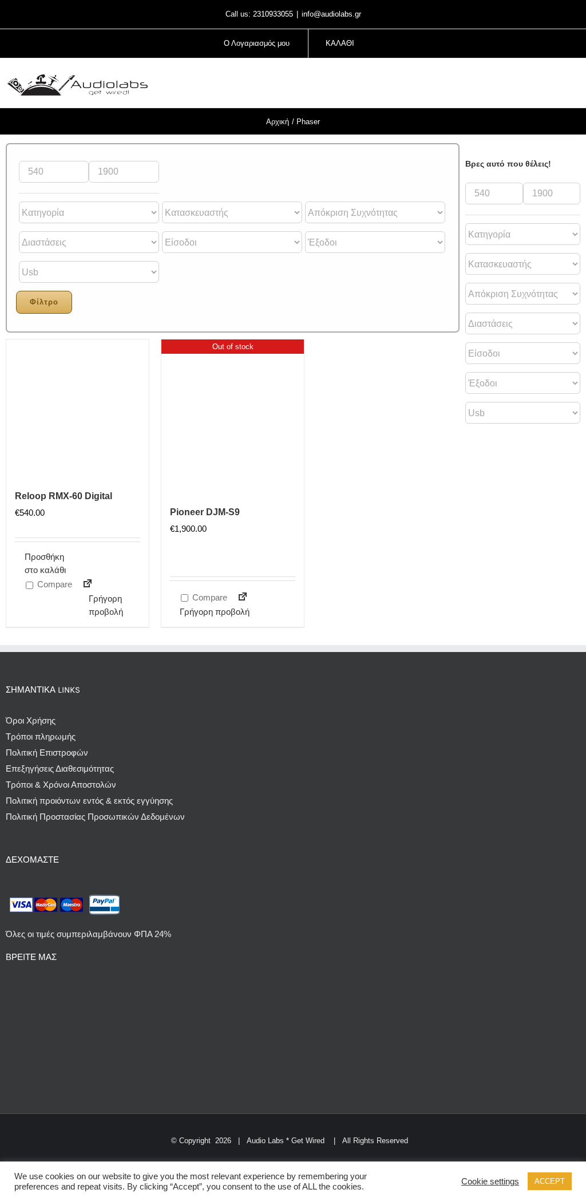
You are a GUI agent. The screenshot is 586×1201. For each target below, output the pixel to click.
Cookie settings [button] (490, 1181)
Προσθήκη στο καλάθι (45, 563)
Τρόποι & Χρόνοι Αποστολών (61, 784)
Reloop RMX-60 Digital (63, 496)
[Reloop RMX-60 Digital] (77, 410)
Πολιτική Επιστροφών (47, 752)
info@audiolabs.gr (331, 14)
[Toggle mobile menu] (575, 84)
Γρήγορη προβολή (106, 605)
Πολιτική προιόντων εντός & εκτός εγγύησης (89, 800)
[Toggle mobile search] (555, 84)
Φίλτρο (44, 302)
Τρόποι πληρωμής (41, 736)
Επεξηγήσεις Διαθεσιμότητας (60, 768)
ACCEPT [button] (549, 1181)
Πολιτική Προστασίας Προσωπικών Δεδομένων (95, 816)
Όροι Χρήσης (31, 720)
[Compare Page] (82, 585)
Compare (53, 584)
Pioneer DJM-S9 (205, 512)
